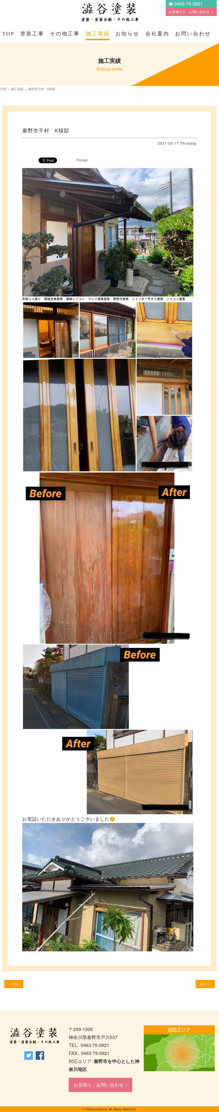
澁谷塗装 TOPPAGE (34, 1036)
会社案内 (157, 34)
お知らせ (127, 34)
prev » (205, 984)
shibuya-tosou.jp (96, 1109)
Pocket (82, 160)
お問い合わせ (193, 34)
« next (14, 984)
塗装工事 (32, 34)
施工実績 (98, 34)
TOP (8, 34)
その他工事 (65, 34)
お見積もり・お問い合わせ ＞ (191, 11)
